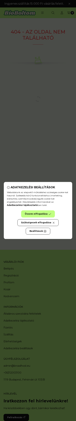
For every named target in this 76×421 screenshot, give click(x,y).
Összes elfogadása (36, 214)
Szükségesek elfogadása (36, 222)
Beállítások (36, 231)
